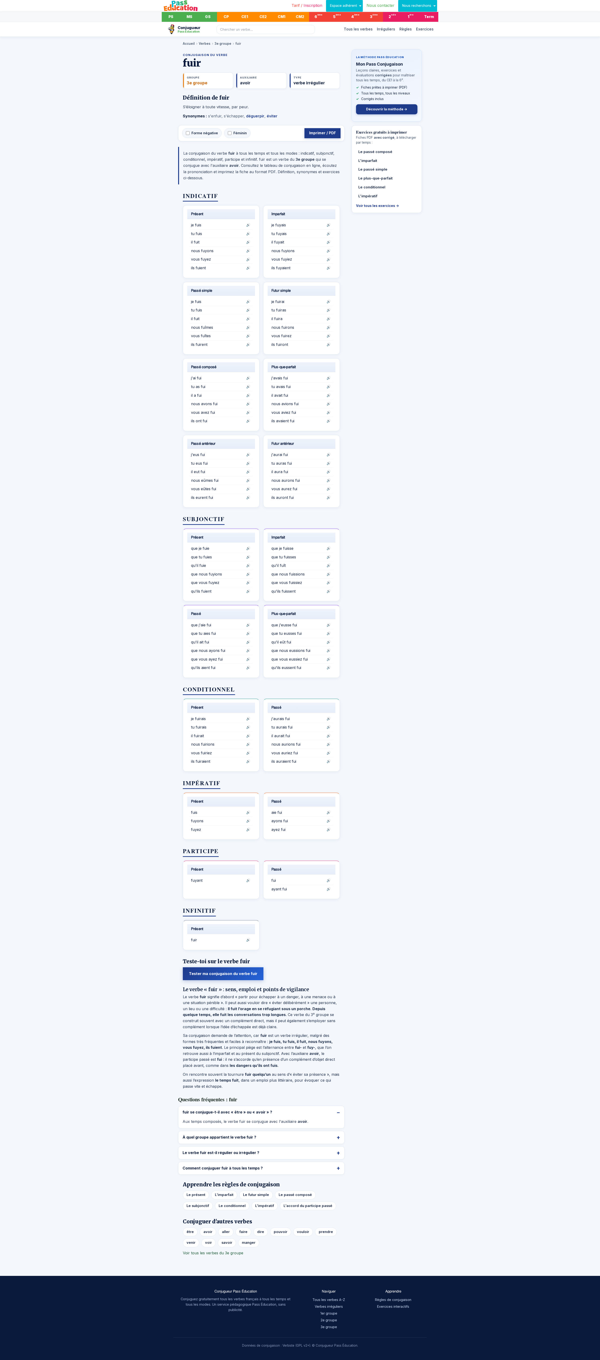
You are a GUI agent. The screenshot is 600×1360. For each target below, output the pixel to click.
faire (243, 1232)
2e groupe (329, 1320)
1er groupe (328, 1313)
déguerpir (255, 116)
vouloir (303, 1232)
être (190, 1232)
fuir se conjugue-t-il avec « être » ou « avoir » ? (227, 1112)
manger (248, 1242)
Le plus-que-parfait (375, 178)
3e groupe (222, 43)
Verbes (204, 43)
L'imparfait (224, 1195)
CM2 (300, 17)
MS (189, 17)
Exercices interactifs (393, 1306)
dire (260, 1232)
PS (171, 17)
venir (191, 1242)
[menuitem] (307, 6)
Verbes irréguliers (329, 1306)
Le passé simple (372, 169)
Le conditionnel (232, 1206)
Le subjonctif (198, 1206)
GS (207, 17)
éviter (272, 116)
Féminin (240, 133)
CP (226, 17)
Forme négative (204, 133)
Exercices (425, 29)
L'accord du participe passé (308, 1206)
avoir (207, 1232)
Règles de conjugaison (393, 1300)
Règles (405, 29)
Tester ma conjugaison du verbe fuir (223, 973)
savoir (226, 1242)
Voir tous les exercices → (377, 206)
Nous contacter (380, 5)
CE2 (263, 17)
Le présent (196, 1195)
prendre (326, 1232)
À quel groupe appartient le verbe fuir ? (219, 1137)
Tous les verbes (358, 29)
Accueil (189, 43)
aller (226, 1232)
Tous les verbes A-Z (328, 1300)
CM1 (281, 17)
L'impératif (264, 1206)
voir (208, 1242)
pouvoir (280, 1232)
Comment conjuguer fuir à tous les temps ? (223, 1168)
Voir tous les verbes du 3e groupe (213, 1253)
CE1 (244, 17)
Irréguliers (386, 29)
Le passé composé (295, 1195)
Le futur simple (256, 1195)
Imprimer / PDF (322, 133)
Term (429, 17)
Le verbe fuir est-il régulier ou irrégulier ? (221, 1152)
